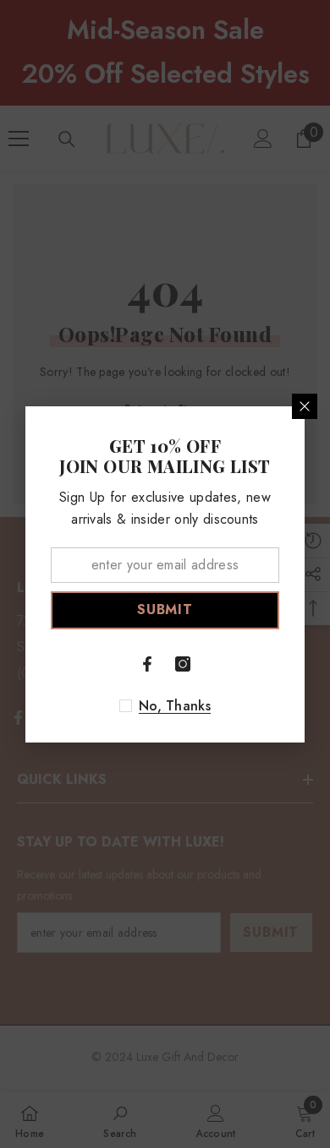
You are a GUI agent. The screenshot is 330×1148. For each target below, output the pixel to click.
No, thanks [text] (175, 706)
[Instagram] (183, 664)
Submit (165, 609)
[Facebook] (147, 664)
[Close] (304, 406)
